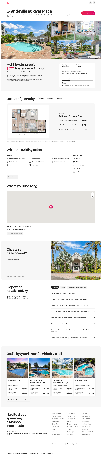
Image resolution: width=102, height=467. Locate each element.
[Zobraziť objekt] (17, 377)
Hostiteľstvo (55, 287)
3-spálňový (59, 98)
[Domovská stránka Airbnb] (8, 2)
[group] (77, 75)
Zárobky (63, 287)
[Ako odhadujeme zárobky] (76, 129)
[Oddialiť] (92, 196)
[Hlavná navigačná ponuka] (94, 2)
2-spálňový (50, 98)
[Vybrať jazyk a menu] (90, 2)
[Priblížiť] (92, 193)
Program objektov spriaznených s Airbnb (77, 287)
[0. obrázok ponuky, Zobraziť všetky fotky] (26, 40)
